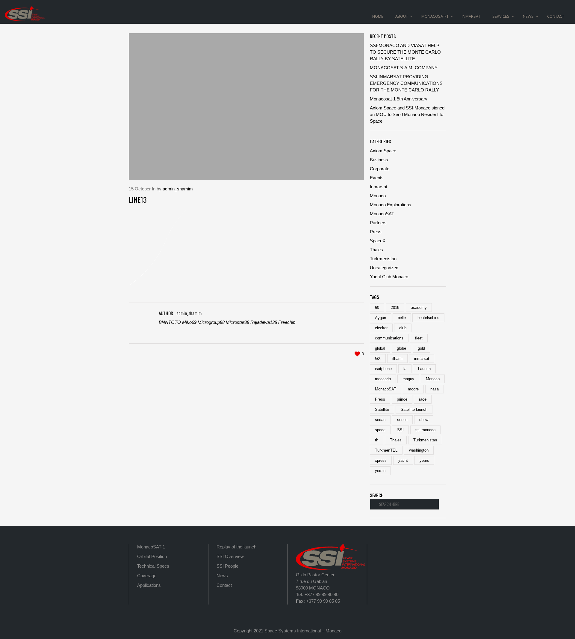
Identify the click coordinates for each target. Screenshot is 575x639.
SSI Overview (230, 556)
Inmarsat (378, 186)
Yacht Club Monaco (389, 276)
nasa (434, 389)
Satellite (382, 409)
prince (402, 399)
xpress (381, 460)
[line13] (246, 106)
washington (419, 450)
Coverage (146, 575)
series (402, 419)
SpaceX (377, 240)
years (424, 460)
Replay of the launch (236, 546)
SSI (400, 430)
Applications (149, 585)
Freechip (286, 322)
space (380, 430)
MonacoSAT (382, 213)
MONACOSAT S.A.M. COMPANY (404, 67)
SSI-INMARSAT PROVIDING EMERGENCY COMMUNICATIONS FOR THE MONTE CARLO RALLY (406, 83)
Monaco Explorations (390, 204)
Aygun (380, 317)
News (222, 575)
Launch (424, 368)
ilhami (397, 358)
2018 (395, 307)
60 (377, 307)
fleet (419, 338)
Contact (224, 585)
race (422, 399)
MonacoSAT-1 (151, 546)
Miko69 (189, 322)
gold (421, 348)
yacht (403, 460)
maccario (383, 379)
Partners (378, 222)
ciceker (381, 328)
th (376, 440)
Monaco (378, 195)
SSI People (227, 566)
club (402, 328)
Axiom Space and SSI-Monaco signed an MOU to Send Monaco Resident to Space (407, 114)
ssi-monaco (425, 430)
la (404, 368)
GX (378, 358)
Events (377, 177)
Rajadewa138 (263, 322)
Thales (376, 249)
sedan (380, 419)
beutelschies (428, 317)
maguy (408, 379)
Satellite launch (414, 409)
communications (389, 338)
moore (413, 389)
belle (402, 317)
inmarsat (421, 358)
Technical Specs (153, 566)
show (423, 419)
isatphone (383, 368)
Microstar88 (237, 322)
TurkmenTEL (386, 450)
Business (379, 159)
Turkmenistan (383, 258)
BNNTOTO (170, 322)
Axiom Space (383, 150)
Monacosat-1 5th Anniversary (398, 98)
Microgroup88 (211, 322)
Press (376, 231)
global (380, 348)
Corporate (379, 168)
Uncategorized (384, 267)
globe (401, 348)
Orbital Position (152, 556)
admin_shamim (178, 188)
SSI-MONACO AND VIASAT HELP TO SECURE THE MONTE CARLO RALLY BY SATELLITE (405, 52)
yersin (380, 470)
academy (419, 307)
